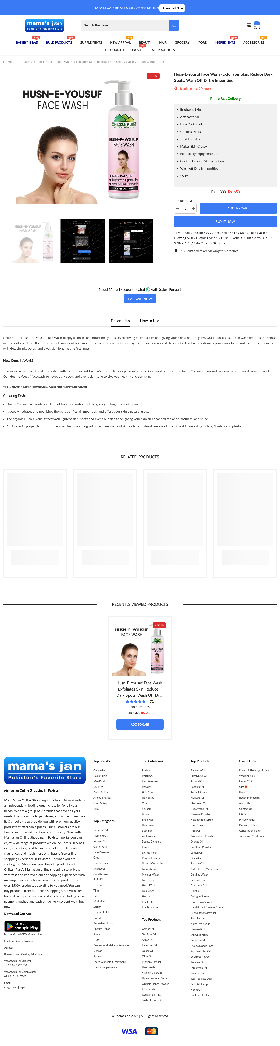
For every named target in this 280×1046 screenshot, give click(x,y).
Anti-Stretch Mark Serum (205, 869)
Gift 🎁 (243, 786)
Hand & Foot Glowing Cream (207, 907)
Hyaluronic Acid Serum (155, 978)
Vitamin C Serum (152, 972)
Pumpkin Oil (198, 940)
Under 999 (245, 781)
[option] (82, 137)
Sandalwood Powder (202, 836)
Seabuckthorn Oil (152, 1000)
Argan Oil (147, 940)
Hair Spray (148, 797)
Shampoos (99, 868)
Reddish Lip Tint (151, 994)
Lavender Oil (149, 945)
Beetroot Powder (201, 956)
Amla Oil (195, 830)
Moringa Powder (151, 961)
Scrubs (97, 907)
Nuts (96, 940)
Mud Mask (99, 901)
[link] (35, 553)
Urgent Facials (101, 912)
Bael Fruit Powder (201, 847)
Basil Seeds (148, 967)
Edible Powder (150, 907)
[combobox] (125, 25)
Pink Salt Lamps (151, 858)
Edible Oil (147, 902)
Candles (146, 847)
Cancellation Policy (250, 830)
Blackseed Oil (198, 803)
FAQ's (242, 814)
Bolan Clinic (100, 775)
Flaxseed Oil (198, 929)
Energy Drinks (101, 928)
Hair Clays (148, 792)
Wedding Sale (247, 775)
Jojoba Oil (147, 950)
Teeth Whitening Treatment (109, 961)
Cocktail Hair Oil (200, 995)
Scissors (146, 808)
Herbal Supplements (105, 967)
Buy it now (225, 221)
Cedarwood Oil (199, 808)
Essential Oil (100, 830)
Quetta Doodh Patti (202, 945)
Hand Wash (148, 825)
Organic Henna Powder (155, 983)
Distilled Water (199, 874)
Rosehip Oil (197, 786)
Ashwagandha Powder (203, 912)
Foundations (149, 869)
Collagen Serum (200, 896)
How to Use (149, 320)
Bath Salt (147, 830)
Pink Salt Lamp (199, 984)
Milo (96, 808)
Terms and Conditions (251, 836)
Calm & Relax (101, 803)
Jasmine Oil (197, 962)
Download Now (172, 8)
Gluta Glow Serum (201, 902)
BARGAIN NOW (140, 299)
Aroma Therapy (102, 797)
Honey (146, 896)
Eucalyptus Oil (199, 775)
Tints (96, 890)
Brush (145, 814)
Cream (97, 857)
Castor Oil (148, 928)
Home (7, 62)
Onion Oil (196, 858)
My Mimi (98, 786)
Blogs (242, 792)
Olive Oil (147, 956)
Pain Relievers (150, 781)
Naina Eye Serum (201, 924)
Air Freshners (150, 836)
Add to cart (238, 208)
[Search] (130, 25)
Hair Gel (195, 891)
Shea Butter (197, 918)
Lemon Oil (197, 852)
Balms (96, 896)
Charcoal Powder (200, 814)
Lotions (97, 885)
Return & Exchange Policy (254, 770)
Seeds (96, 934)
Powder (146, 786)
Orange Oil (197, 841)
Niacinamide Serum (202, 819)
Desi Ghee (148, 891)
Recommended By (249, 797)
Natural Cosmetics (153, 863)
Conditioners (100, 874)
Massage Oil (100, 835)
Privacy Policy (247, 819)
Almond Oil (197, 781)
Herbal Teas (149, 885)
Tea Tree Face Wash (202, 978)
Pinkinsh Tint (198, 880)
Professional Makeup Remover (111, 945)
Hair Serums (100, 863)
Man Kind (99, 781)
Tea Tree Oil (149, 934)
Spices (97, 956)
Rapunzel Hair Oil (201, 951)
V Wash (97, 950)
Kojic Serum (198, 973)
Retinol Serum (199, 792)
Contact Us (245, 808)
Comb (145, 803)
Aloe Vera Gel (199, 885)
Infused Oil (99, 841)
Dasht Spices (100, 792)
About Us (244, 803)
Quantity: (185, 200)
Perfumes (148, 775)
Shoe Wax (147, 819)
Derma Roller (149, 852)
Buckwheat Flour (103, 923)
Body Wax (148, 770)
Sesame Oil (197, 863)
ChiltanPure (100, 770)
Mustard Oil (197, 797)
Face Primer (149, 880)
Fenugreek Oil (199, 967)
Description (120, 320)
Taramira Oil (198, 770)
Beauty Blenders (151, 841)
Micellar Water (150, 874)
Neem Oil (196, 989)
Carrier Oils (100, 846)
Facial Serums (101, 852)
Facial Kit (98, 879)
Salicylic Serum (199, 934)
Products (23, 62)
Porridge (98, 918)
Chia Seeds (148, 989)
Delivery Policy (248, 825)
